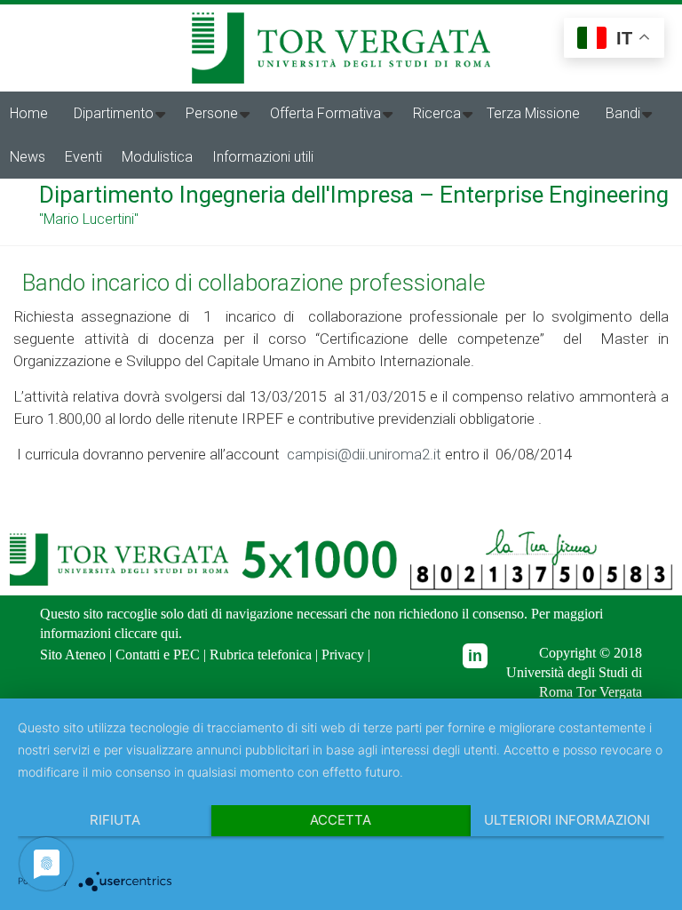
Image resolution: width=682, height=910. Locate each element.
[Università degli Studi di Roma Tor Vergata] (341, 20)
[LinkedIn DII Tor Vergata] (475, 655)
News (27, 156)
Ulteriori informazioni (567, 819)
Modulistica (157, 156)
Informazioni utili (262, 156)
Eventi (83, 156)
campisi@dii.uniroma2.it (364, 454)
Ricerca (437, 113)
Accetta (340, 819)
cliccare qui (146, 633)
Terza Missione (533, 113)
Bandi (623, 113)
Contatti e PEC (157, 653)
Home (29, 113)
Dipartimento (114, 113)
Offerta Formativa (325, 113)
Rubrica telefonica (261, 653)
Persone (212, 113)
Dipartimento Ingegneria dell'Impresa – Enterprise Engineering (354, 194)
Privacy (342, 653)
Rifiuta (115, 819)
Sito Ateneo (73, 653)
